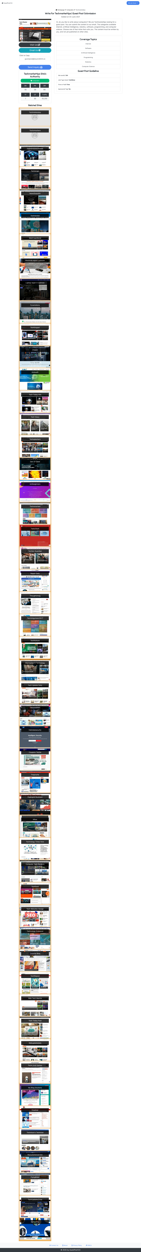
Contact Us (54, 1245)
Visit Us (34, 45)
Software (88, 48)
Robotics (88, 62)
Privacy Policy (77, 1245)
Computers (70, 10)
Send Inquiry (34, 67)
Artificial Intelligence (88, 53)
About (65, 1245)
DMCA (89, 1245)
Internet (88, 44)
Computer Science (88, 66)
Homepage (60, 10)
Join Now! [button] (133, 3)
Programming (88, 57)
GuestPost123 (7, 3)
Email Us (34, 50)
